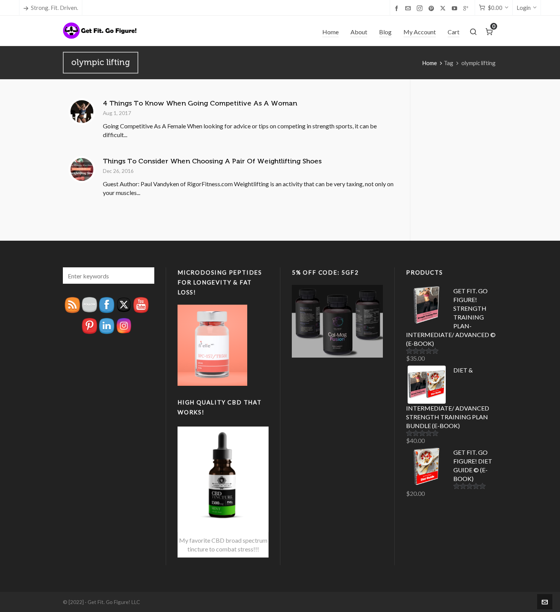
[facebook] (398, 8)
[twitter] (444, 8)
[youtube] (455, 8)
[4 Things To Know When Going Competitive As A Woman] (82, 111)
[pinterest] (432, 8)
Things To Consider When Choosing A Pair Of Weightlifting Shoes (212, 161)
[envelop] (409, 8)
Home (429, 62)
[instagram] (421, 8)
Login (524, 7)
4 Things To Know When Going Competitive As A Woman (200, 103)
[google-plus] (467, 8)
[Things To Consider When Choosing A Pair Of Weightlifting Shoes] (82, 169)
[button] (144, 275)
